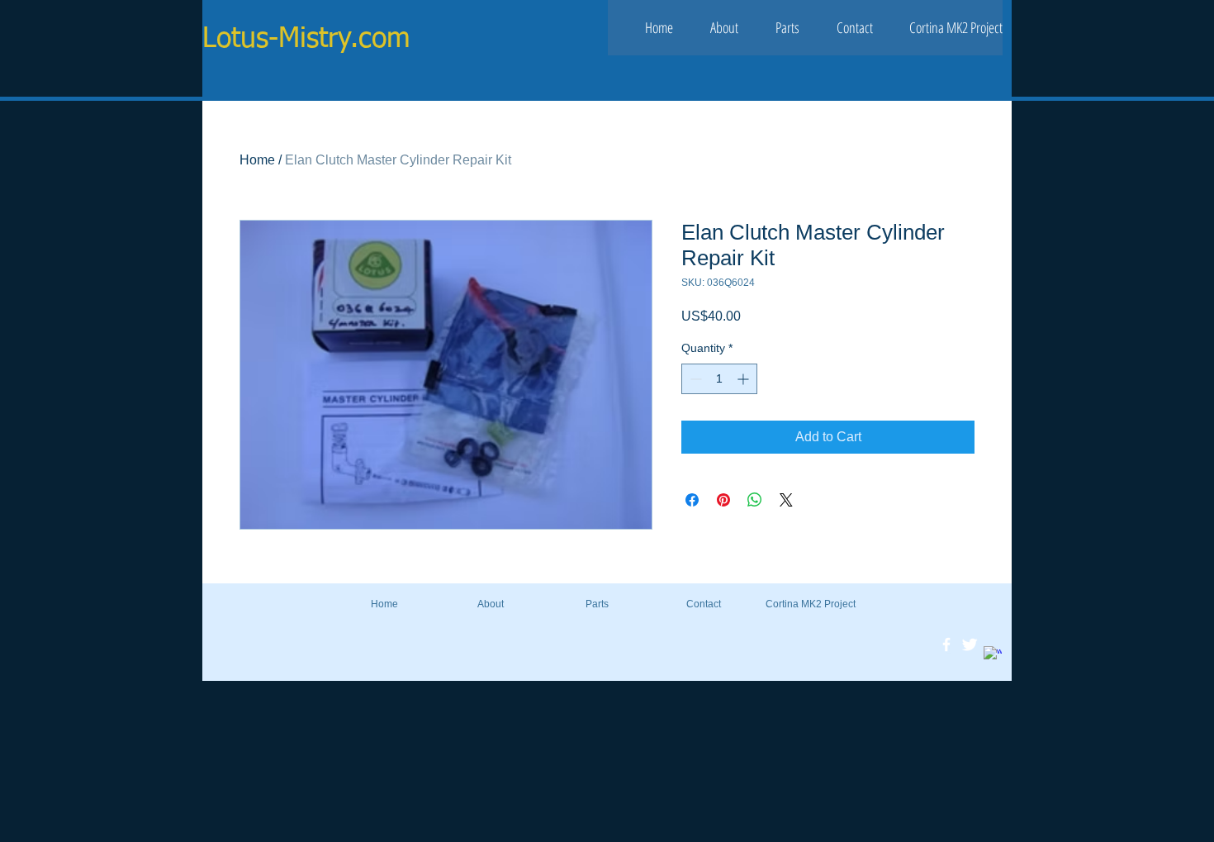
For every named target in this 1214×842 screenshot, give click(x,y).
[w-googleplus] (993, 655)
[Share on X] (786, 500)
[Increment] (744, 378)
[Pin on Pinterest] (723, 500)
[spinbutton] (719, 378)
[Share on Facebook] (692, 500)
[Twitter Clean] (969, 644)
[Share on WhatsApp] (755, 500)
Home (257, 160)
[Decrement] (694, 378)
